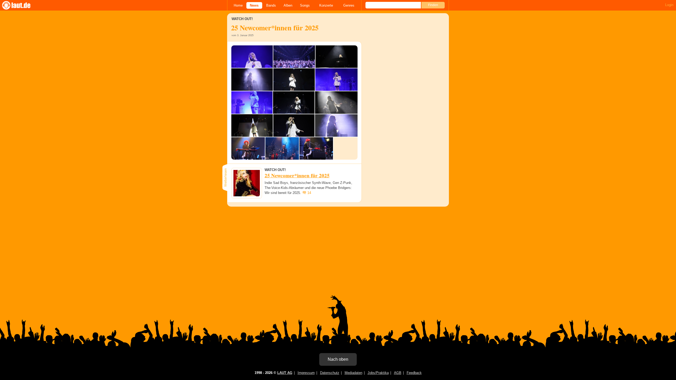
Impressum (306, 373)
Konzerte (326, 5)
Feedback (414, 373)
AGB (397, 373)
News (254, 5)
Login (669, 5)
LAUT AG (284, 373)
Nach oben (338, 359)
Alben (288, 5)
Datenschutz (329, 373)
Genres (348, 5)
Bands (271, 5)
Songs (305, 5)
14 (309, 193)
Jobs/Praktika (378, 373)
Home (238, 5)
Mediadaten (353, 373)
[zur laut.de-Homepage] (21, 5)
